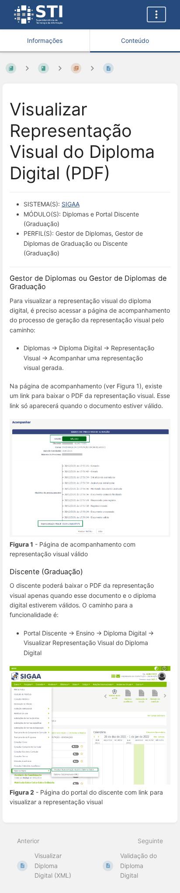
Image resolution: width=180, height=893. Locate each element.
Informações (44, 40)
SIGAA (71, 204)
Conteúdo (135, 40)
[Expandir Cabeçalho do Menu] (156, 14)
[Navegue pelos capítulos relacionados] (60, 68)
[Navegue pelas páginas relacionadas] (92, 68)
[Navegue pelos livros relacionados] (27, 68)
